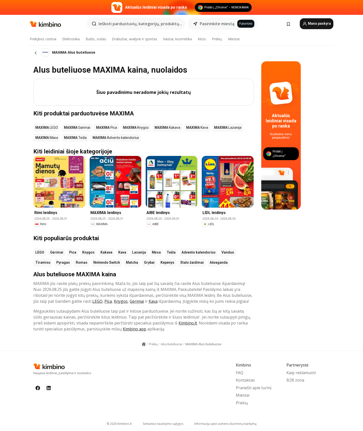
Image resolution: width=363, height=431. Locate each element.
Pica (72, 252)
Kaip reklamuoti (301, 372)
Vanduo (228, 252)
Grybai (149, 262)
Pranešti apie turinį (253, 387)
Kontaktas (245, 380)
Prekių (217, 39)
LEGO (39, 252)
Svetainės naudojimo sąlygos (163, 424)
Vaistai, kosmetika (177, 39)
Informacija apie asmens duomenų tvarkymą (225, 424)
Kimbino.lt (188, 323)
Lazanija (139, 252)
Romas (81, 262)
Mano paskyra (319, 23)
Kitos (202, 39)
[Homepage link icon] (144, 344)
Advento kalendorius (199, 252)
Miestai (234, 39)
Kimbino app (134, 329)
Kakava (106, 252)
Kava (122, 252)
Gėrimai (56, 252)
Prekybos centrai (43, 39)
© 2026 (119, 424)
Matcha (132, 262)
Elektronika (71, 39)
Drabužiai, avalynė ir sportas (134, 39)
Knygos (88, 252)
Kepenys (167, 262)
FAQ (239, 372)
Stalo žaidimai (192, 262)
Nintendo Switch (106, 262)
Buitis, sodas (96, 39)
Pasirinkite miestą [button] (217, 23)
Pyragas (63, 262)
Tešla (171, 252)
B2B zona (295, 380)
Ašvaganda (219, 262)
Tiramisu (42, 262)
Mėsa (156, 252)
